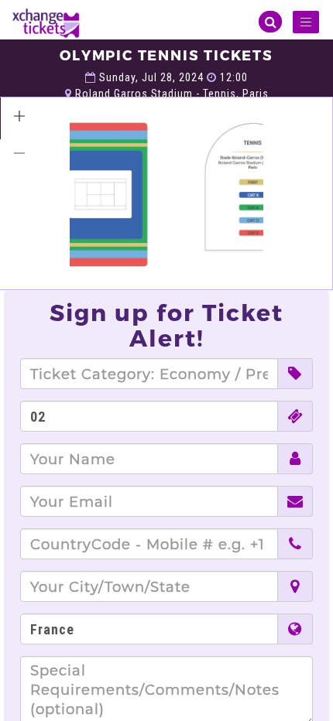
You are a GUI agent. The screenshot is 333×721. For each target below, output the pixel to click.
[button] (19, 116)
